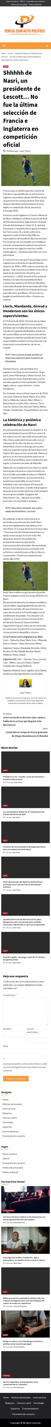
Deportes (7, 1126)
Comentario (9, 995)
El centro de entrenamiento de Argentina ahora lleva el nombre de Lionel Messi (24, 848)
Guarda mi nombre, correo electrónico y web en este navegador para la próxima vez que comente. (25, 1067)
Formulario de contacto (36, 1)
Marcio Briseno (18, 1387)
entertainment (8, 1210)
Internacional (8, 1108)
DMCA (22, 1)
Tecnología (7, 1122)
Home (5, 1099)
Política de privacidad (19, 4)
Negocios (7, 1113)
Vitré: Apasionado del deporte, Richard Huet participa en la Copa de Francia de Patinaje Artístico (22, 884)
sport (6, 66)
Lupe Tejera (25, 151)
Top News (6, 1376)
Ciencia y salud (9, 1117)
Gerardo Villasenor (20, 1306)
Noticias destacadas (12, 1104)
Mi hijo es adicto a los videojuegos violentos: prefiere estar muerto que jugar (23, 1342)
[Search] (47, 46)
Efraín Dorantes (19, 1347)
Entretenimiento (10, 1131)
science (6, 1251)
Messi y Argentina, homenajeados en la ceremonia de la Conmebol (20, 1383)
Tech (5, 1292)
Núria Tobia (17, 1263)
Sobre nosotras (12, 1)
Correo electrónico (32, 1032)
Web (5, 1046)
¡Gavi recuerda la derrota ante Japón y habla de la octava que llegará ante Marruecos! (24, 719)
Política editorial (35, 4)
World (5, 1335)
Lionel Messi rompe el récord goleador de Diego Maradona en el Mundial (27, 732)
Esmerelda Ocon (19, 1222)
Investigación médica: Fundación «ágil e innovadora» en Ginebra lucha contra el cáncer (24, 1258)
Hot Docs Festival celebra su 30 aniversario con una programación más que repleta (24, 1218)
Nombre (7, 1028)
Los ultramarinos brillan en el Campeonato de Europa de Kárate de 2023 (23, 813)
